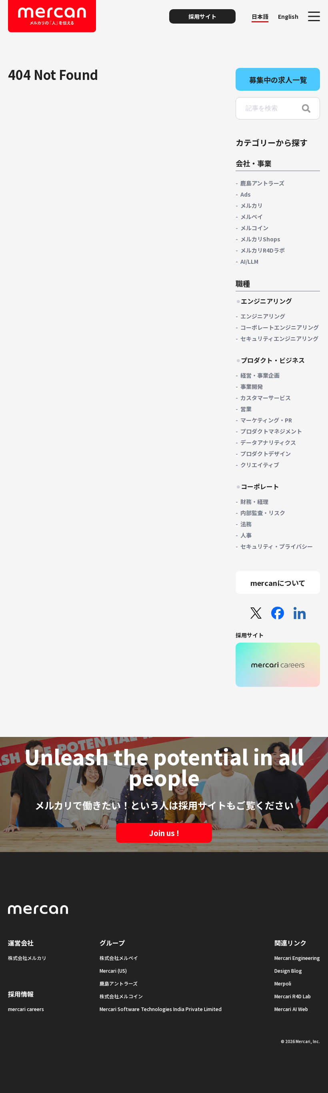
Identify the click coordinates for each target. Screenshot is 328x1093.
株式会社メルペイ (119, 957)
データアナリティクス (268, 442)
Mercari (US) (113, 970)
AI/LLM (249, 261)
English (288, 16)
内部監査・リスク (262, 513)
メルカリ (251, 205)
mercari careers (26, 1008)
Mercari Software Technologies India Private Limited (161, 1008)
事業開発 (251, 386)
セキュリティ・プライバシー (276, 546)
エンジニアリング (262, 316)
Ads (245, 194)
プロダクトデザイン (265, 454)
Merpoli (282, 983)
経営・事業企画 (260, 375)
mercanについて (278, 582)
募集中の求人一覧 (278, 79)
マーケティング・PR (266, 420)
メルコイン (254, 228)
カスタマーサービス (265, 398)
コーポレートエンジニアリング (279, 327)
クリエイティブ (259, 465)
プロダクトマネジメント (271, 431)
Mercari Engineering (297, 957)
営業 (246, 409)
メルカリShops (260, 239)
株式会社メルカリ (27, 957)
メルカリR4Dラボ (262, 250)
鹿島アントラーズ (262, 183)
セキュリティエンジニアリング (279, 338)
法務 (246, 524)
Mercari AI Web (291, 1008)
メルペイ (251, 217)
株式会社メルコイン (121, 996)
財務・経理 (254, 502)
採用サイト (202, 16)
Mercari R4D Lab (292, 996)
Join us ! (164, 833)
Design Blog (288, 970)
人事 (246, 535)
